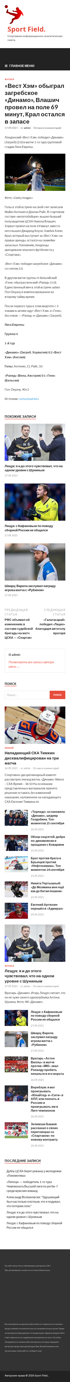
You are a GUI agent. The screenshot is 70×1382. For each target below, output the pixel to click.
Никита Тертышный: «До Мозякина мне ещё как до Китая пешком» (47, 887)
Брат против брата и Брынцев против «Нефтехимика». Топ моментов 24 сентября (47, 863)
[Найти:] (35, 695)
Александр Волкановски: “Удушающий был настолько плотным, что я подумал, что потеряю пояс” (33, 1201)
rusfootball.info (29, 398)
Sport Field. (26, 29)
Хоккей (9, 748)
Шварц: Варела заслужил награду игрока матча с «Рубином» (30, 588)
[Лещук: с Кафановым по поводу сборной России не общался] (35, 521)
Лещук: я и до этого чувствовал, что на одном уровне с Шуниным (34, 468)
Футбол (9, 79)
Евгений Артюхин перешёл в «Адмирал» (47, 906)
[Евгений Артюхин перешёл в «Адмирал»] (16, 917)
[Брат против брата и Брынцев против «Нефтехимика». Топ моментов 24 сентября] (16, 871)
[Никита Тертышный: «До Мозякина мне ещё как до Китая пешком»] (16, 896)
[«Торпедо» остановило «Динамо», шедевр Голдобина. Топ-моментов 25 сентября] (16, 824)
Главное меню (22, 65)
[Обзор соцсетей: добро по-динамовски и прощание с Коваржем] (16, 849)
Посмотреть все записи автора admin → (31, 664)
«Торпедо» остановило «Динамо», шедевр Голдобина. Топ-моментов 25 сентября (48, 817)
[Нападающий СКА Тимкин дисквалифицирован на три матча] (35, 744)
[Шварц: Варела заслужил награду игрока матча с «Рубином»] (35, 581)
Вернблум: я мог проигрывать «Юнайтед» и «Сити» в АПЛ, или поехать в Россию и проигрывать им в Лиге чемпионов (47, 1098)
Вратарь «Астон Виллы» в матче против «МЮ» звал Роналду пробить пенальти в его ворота (47, 1065)
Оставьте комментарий (47, 127)
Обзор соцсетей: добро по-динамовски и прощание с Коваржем (48, 840)
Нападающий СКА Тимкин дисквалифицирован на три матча (32, 757)
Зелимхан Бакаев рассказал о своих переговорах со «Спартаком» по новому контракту (44, 1131)
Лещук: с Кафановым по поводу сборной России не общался (29, 528)
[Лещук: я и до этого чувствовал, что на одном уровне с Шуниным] (35, 461)
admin (27, 127)
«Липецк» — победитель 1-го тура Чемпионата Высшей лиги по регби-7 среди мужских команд (32, 1186)
